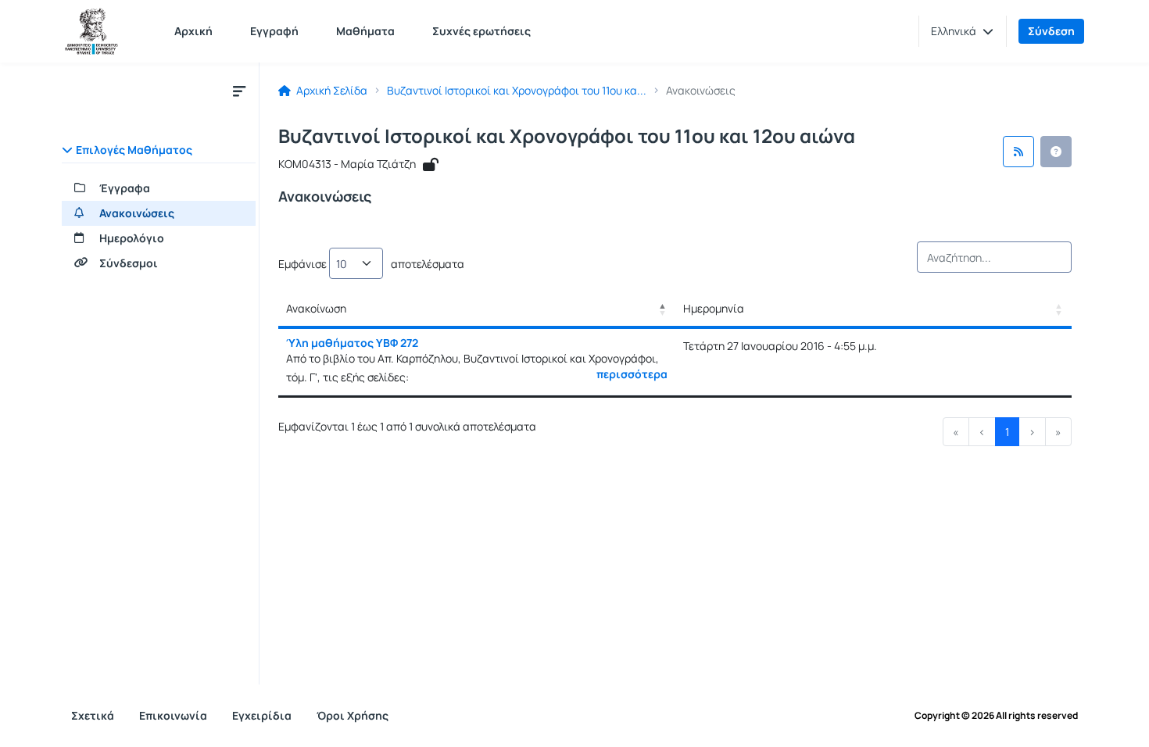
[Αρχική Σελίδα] (91, 31)
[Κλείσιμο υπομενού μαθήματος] (239, 90)
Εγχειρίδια (262, 715)
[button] (962, 31)
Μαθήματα (365, 30)
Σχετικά (92, 715)
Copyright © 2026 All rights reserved (996, 715)
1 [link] (1007, 431)
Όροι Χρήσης (352, 715)
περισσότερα (632, 374)
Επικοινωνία (173, 715)
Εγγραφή (274, 30)
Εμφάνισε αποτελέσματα (371, 263)
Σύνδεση (1051, 30)
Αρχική (193, 30)
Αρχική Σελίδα (330, 90)
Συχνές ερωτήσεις (481, 30)
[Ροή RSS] (1018, 151)
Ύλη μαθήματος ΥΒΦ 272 (352, 342)
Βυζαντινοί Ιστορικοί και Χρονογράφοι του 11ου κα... (516, 90)
